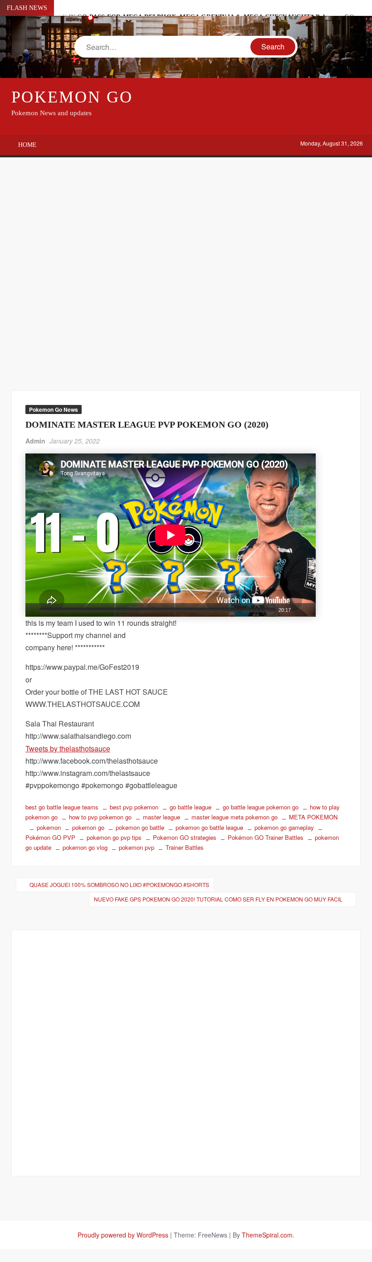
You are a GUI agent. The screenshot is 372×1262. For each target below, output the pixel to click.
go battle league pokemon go (261, 807)
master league (161, 817)
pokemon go (88, 827)
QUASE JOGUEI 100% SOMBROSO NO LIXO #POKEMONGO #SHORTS (119, 884)
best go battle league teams (61, 807)
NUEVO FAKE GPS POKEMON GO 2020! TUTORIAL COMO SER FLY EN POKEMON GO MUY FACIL (218, 899)
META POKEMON (313, 817)
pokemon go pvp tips (114, 837)
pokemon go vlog (85, 847)
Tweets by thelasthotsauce (67, 748)
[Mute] (298, 610)
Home (27, 144)
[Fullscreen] (309, 610)
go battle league (190, 807)
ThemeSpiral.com (267, 1234)
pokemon (49, 827)
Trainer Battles (185, 847)
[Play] (31, 610)
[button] (170, 535)
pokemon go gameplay (284, 827)
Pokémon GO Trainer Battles (265, 837)
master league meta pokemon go (234, 817)
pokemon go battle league (209, 827)
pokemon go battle (140, 827)
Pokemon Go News (53, 409)
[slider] (157, 610)
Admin (35, 440)
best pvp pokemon (134, 807)
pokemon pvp (136, 847)
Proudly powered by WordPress (123, 1234)
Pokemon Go (72, 97)
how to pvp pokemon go (100, 817)
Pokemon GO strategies (184, 837)
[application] (170, 535)
